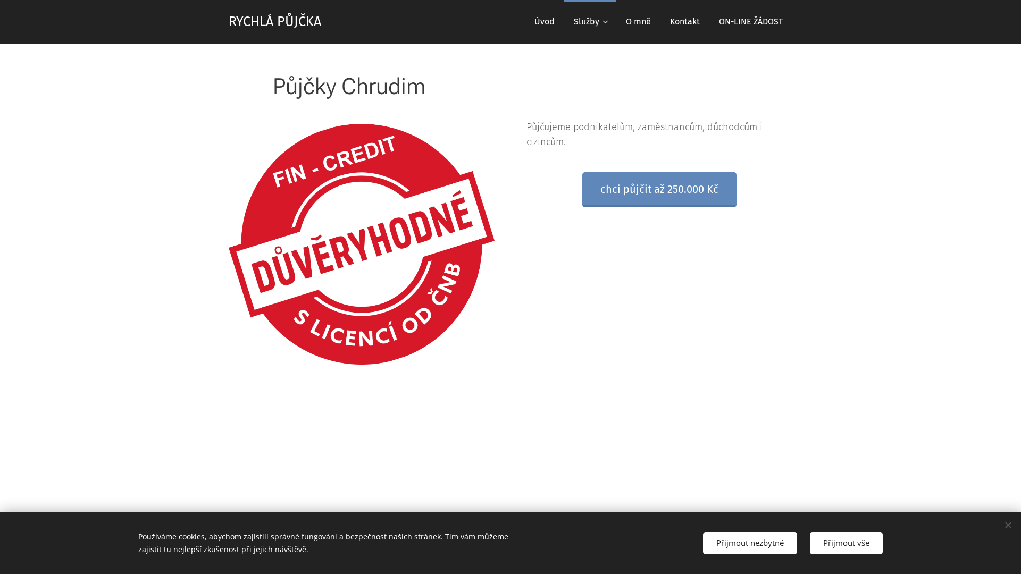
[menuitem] (544, 22)
